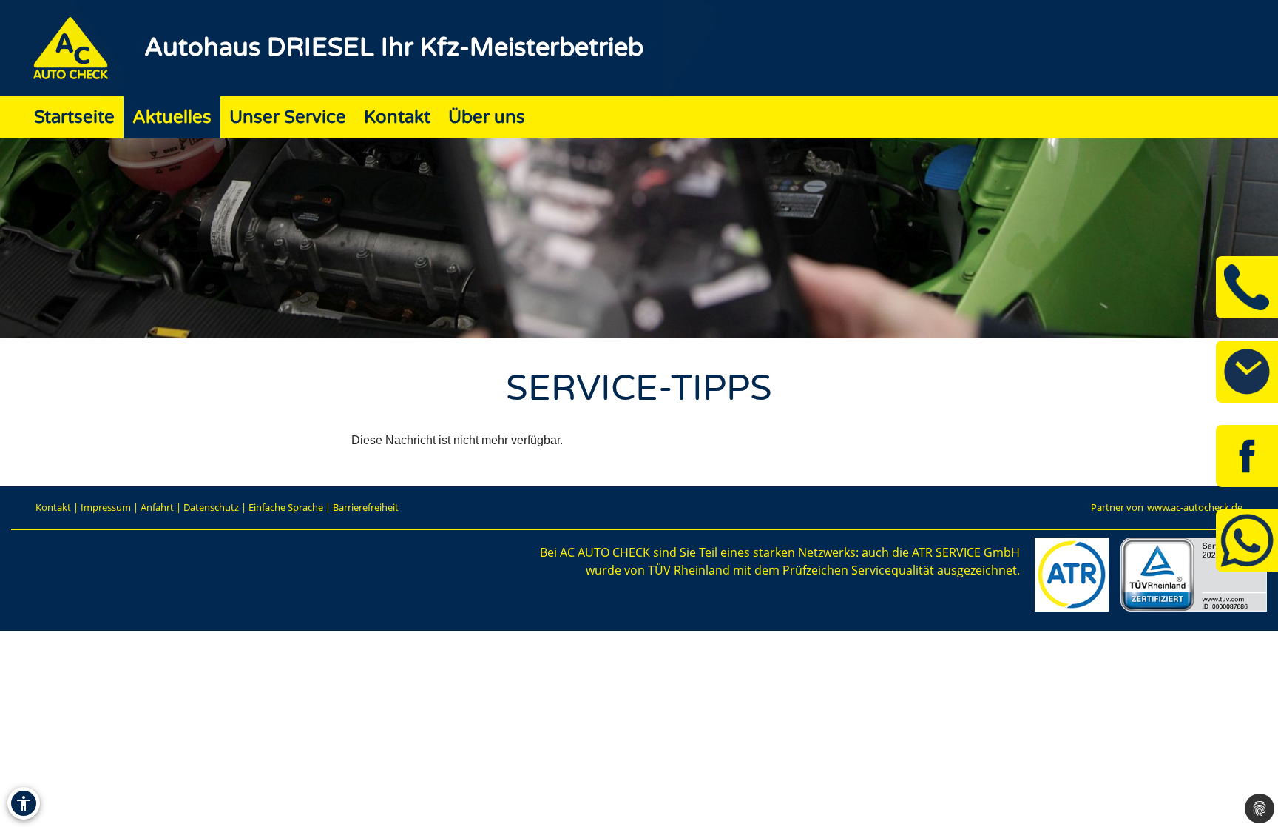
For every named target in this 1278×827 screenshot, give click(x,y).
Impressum (106, 507)
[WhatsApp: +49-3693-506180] (1247, 540)
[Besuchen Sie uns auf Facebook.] (1247, 456)
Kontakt (397, 117)
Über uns (486, 117)
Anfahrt (157, 507)
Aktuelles (172, 117)
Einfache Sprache (285, 507)
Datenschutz (211, 507)
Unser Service (287, 117)
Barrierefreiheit (366, 507)
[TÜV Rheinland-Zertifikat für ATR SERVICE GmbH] (1193, 575)
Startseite (74, 117)
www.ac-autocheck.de (1194, 507)
